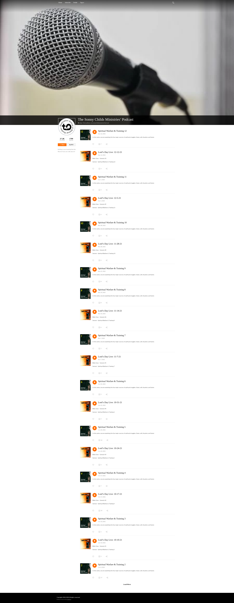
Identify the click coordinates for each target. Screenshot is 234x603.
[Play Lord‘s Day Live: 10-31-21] (95, 403)
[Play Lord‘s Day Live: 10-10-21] (95, 541)
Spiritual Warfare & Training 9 (112, 268)
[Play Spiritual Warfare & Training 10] (95, 224)
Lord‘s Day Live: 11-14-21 (110, 311)
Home (60, 2)
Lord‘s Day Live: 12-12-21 (110, 152)
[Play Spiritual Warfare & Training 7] (95, 336)
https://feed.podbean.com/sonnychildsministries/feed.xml (94, 123)
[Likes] (93, 144)
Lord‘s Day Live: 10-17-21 (110, 494)
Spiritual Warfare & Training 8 (112, 289)
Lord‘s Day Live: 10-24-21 (110, 448)
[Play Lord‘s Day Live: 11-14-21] (95, 312)
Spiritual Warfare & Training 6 (112, 381)
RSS (72, 144)
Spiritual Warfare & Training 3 (112, 518)
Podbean (69, 599)
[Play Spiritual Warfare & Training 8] (95, 291)
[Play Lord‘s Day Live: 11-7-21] (95, 358)
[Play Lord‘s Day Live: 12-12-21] (95, 153)
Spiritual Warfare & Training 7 (112, 335)
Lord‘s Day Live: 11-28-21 (110, 244)
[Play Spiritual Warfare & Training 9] (95, 269)
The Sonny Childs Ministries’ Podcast (105, 119)
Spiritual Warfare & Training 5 (112, 427)
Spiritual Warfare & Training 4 (112, 473)
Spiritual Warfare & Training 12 (112, 131)
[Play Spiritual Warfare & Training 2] (95, 565)
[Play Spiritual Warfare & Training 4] (95, 474)
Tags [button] (81, 2)
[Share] (107, 144)
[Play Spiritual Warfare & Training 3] (95, 520)
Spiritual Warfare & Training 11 (112, 177)
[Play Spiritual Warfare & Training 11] (95, 178)
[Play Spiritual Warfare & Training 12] (95, 132)
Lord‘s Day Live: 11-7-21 (109, 356)
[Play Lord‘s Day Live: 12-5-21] (95, 199)
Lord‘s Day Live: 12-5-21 (109, 198)
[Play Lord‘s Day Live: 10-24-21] (95, 449)
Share (63, 144)
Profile (75, 2)
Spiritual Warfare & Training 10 (112, 222)
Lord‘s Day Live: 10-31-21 (110, 402)
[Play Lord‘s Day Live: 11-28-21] (95, 245)
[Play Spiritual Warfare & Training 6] (95, 382)
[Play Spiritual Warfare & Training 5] (95, 428)
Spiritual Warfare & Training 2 (112, 564)
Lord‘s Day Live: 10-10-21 (110, 540)
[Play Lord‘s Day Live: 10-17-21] (95, 495)
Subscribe (68, 2)
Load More (127, 584)
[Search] (173, 2)
